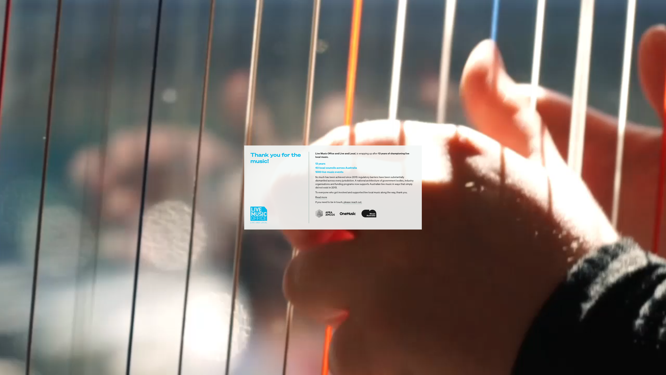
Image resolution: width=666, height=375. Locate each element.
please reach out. (353, 202)
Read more (321, 197)
